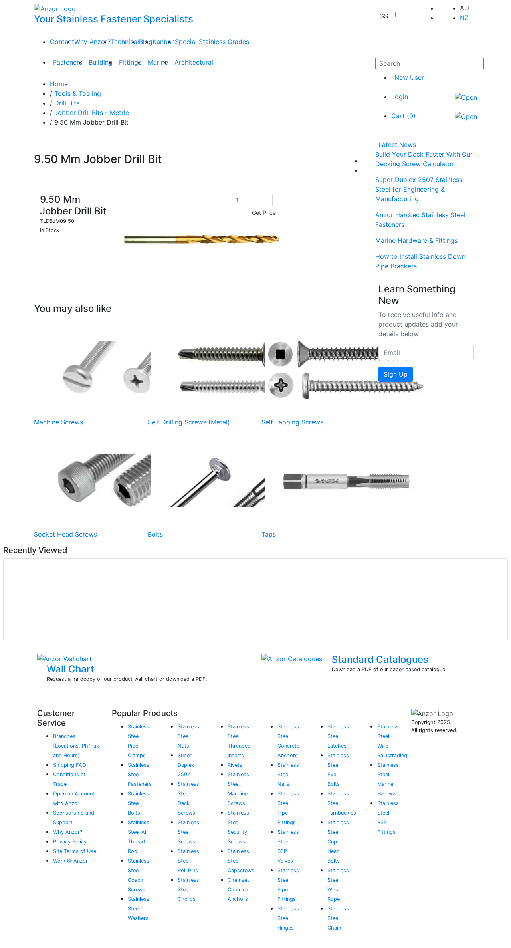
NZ (464, 18)
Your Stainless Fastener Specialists (113, 19)
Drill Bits (66, 103)
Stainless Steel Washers (138, 908)
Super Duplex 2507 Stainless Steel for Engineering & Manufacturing (418, 189)
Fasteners (67, 62)
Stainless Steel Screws (188, 832)
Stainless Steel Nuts (188, 736)
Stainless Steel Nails (288, 774)
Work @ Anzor (70, 861)
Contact (62, 42)
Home (59, 84)
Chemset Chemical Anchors (239, 889)
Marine (158, 62)
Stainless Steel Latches (338, 736)
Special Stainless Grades (212, 42)
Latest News (397, 145)
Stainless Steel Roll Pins (188, 860)
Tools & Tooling (77, 93)
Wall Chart (70, 669)
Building (101, 62)
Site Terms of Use (74, 851)
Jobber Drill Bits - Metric (91, 113)
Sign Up (396, 374)
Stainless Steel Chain (338, 918)
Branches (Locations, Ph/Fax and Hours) (76, 745)
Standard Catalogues (380, 659)
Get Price (264, 212)
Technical (125, 42)
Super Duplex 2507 (186, 764)
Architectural (193, 62)
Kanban (164, 42)
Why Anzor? (92, 42)
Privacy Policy (70, 842)
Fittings (130, 62)
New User (409, 77)
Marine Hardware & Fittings (416, 240)
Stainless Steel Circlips (188, 889)
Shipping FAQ (69, 765)
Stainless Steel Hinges (288, 918)
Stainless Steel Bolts (138, 803)
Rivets (235, 765)
